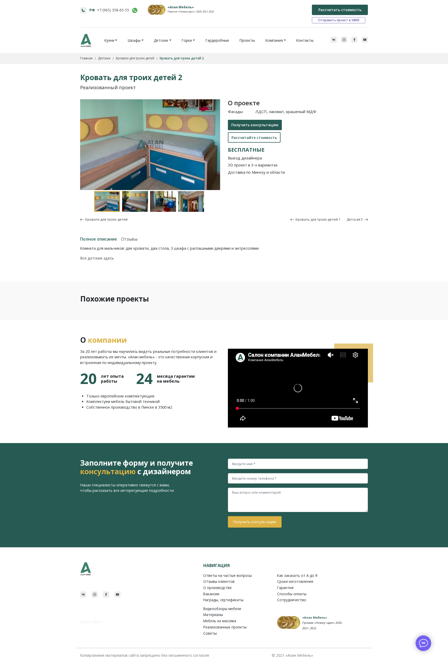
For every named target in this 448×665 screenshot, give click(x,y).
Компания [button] (274, 40)
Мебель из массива (219, 620)
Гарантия (285, 587)
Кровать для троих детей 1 (317, 219)
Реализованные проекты (225, 627)
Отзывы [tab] (129, 239)
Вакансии (211, 593)
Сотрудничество (291, 599)
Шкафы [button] (134, 40)
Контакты (304, 40)
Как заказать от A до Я (297, 575)
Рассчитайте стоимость (254, 137)
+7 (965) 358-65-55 (113, 10)
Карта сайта (90, 621)
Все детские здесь (97, 258)
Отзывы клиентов (219, 581)
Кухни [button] (109, 40)
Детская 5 (355, 219)
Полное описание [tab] (98, 239)
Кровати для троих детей (106, 219)
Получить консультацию (254, 124)
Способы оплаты (291, 593)
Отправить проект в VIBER (338, 20)
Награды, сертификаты (223, 599)
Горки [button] (186, 40)
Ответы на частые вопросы (227, 575)
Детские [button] (161, 40)
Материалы (213, 614)
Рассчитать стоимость (339, 9)
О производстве (217, 587)
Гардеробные (217, 40)
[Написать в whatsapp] (134, 10)
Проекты (247, 40)
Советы (210, 633)
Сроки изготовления (295, 581)
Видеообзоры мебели (222, 608)
